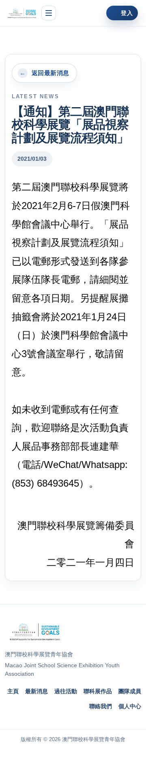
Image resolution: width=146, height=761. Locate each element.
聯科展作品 (98, 691)
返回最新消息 (44, 73)
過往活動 (65, 691)
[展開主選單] (48, 13)
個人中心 (129, 706)
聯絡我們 (100, 706)
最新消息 (36, 691)
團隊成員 (129, 691)
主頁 (13, 691)
